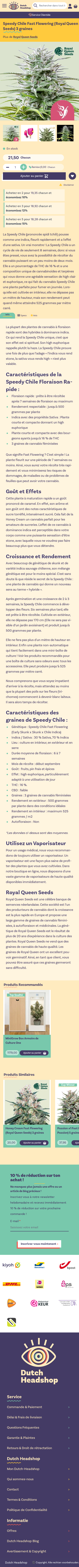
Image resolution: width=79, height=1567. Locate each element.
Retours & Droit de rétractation (38, 1448)
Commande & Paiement (38, 1407)
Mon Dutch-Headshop (38, 1469)
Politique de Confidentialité (38, 1510)
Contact (38, 1489)
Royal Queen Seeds (25, 37)
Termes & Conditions (38, 1500)
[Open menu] (4, 5)
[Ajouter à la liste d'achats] (72, 176)
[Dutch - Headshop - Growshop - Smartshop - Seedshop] (20, 5)
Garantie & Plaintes (38, 1438)
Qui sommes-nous (38, 1479)
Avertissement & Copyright (38, 1551)
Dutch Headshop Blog (38, 1541)
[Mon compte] (70, 6)
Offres (38, 1531)
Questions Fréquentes (38, 1427)
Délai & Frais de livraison (38, 1417)
